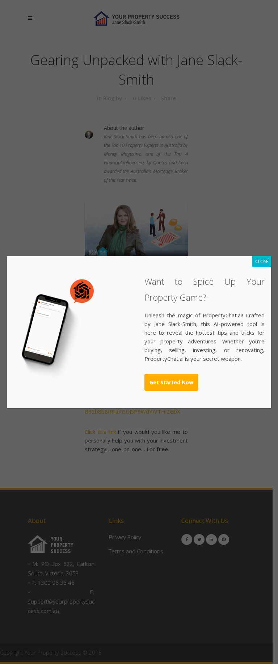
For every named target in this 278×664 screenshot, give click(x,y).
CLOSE (261, 261)
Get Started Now (171, 382)
